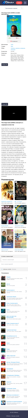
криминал (22, 48)
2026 (12, 44)
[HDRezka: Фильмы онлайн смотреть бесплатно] (7, 3)
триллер (13, 48)
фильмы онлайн (7, 269)
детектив (13, 49)
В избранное (14, 41)
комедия (18, 48)
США (12, 46)
